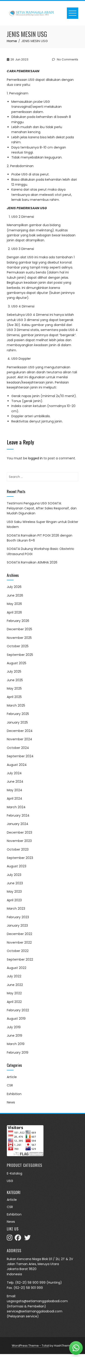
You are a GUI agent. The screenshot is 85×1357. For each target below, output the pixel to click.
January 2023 (17, 925)
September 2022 (20, 959)
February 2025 (18, 714)
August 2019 (16, 1018)
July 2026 (14, 587)
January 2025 (17, 722)
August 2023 (16, 866)
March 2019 (15, 1044)
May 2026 (14, 604)
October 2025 (18, 646)
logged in (35, 458)
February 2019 (17, 1052)
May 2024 (14, 790)
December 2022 (19, 934)
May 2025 (14, 688)
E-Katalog (14, 1173)
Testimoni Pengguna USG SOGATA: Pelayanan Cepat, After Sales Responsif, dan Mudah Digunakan (42, 508)
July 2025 (14, 671)
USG (10, 1181)
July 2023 (14, 875)
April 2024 (14, 798)
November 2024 (19, 739)
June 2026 (15, 595)
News (11, 1102)
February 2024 (18, 815)
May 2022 (14, 993)
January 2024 (17, 824)
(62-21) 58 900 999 (30, 1282)
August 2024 (17, 764)
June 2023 (15, 883)
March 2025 (16, 705)
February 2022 (18, 1010)
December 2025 (19, 629)
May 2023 (14, 891)
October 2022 (18, 951)
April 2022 (14, 1002)
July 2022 (14, 976)
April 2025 (14, 697)
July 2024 (14, 773)
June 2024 (15, 781)
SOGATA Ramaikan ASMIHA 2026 (32, 562)
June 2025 (15, 680)
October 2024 (18, 748)
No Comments (67, 59)
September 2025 (20, 654)
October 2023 (18, 849)
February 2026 (18, 621)
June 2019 (14, 1035)
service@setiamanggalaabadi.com (34, 1311)
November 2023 (19, 841)
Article (12, 1077)
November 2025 (19, 637)
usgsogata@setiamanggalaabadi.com (37, 1301)
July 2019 (14, 1027)
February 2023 (18, 917)
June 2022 (15, 985)
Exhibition (14, 1094)
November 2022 (19, 942)
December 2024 (20, 731)
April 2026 (14, 612)
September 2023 (20, 858)
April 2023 (14, 900)
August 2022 (16, 968)
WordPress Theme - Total (30, 1345)
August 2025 (16, 663)
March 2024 (16, 807)
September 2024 (20, 756)
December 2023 (19, 832)
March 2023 (16, 908)
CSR (10, 1085)
